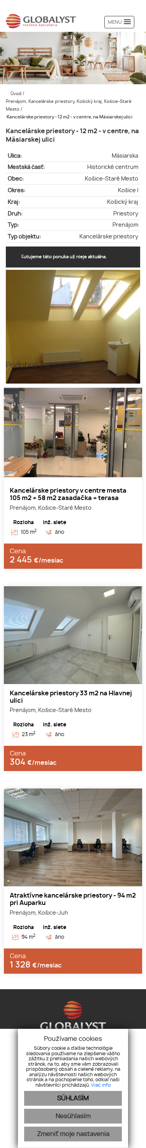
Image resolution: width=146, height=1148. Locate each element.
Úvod (15, 94)
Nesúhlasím (73, 1116)
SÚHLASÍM (73, 1098)
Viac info (101, 1085)
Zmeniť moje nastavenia (73, 1134)
